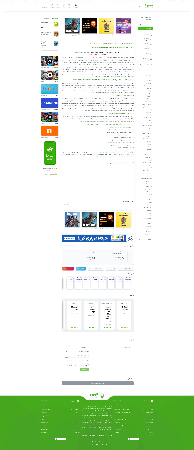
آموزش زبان (149, 80)
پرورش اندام (148, 112)
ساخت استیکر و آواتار (147, 139)
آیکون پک (149, 88)
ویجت (150, 221)
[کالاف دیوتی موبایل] (72, 26)
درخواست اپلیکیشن (98, 269)
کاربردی (150, 165)
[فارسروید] (97, 396)
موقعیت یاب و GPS (147, 208)
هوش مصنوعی (148, 213)
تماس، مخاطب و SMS (146, 125)
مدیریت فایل (148, 192)
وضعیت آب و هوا (147, 218)
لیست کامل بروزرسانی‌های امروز (121, 401)
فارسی (150, 160)
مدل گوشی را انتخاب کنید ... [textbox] (83, 352)
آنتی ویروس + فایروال (146, 86)
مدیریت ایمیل (148, 184)
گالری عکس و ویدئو (147, 170)
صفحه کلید (149, 149)
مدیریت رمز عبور (148, 189)
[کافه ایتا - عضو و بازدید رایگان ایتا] (89, 26)
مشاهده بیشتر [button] (50, 52)
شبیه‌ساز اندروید (148, 147)
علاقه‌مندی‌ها (52, 7)
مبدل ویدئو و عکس (147, 181)
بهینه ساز (147, 60)
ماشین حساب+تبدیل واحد (146, 178)
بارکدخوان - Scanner (146, 104)
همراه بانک (149, 210)
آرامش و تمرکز (148, 75)
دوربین (150, 128)
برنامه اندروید (124, 43)
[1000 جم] (123, 26)
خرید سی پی (75, 7)
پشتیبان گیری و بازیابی (146, 117)
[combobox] (77, 351)
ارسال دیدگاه (84, 369)
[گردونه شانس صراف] (106, 26)
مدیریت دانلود (148, 186)
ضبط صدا (149, 152)
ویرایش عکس (148, 226)
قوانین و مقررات (85, 365)
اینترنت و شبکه (148, 101)
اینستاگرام (70, 269)
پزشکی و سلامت (148, 115)
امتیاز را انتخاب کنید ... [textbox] (84, 360)
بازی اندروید (109, 435)
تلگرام (83, 269)
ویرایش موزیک (148, 229)
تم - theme (148, 123)
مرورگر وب (149, 200)
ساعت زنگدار (148, 141)
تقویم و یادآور (148, 120)
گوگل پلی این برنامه (128, 269)
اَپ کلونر (149, 94)
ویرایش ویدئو (148, 231)
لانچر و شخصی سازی (147, 176)
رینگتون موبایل (148, 136)
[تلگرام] (106, 444)
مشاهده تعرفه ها (53, 173)
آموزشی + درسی (148, 83)
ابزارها (150, 91)
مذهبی (150, 197)
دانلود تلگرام (92, 435)
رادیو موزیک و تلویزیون (146, 133)
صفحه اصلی (130, 43)
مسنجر (150, 202)
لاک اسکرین (149, 173)
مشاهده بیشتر (135, 439)
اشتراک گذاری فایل (147, 99)
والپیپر (150, 215)
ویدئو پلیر (149, 223)
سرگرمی (149, 144)
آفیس (150, 78)
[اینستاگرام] (87, 444)
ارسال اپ (58, 7)
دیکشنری (149, 131)
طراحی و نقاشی (148, 157)
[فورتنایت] (72, 219)
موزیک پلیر (149, 205)
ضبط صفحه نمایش (147, 155)
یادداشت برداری (148, 234)
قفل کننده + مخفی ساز (146, 162)
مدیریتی (149, 194)
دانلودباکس (148, 28)
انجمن (64, 7)
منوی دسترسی (44, 7)
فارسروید (104, 157)
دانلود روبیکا (84, 435)
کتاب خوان (149, 168)
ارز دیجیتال (149, 96)
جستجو (69, 7)
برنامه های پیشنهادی (147, 107)
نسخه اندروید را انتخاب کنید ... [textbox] (82, 356)
